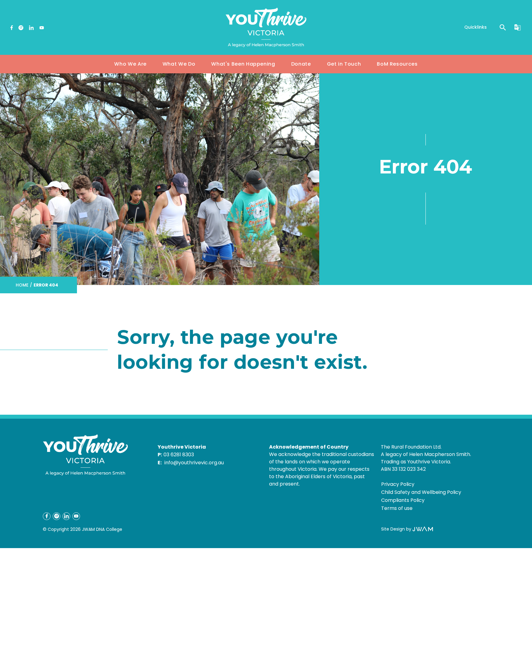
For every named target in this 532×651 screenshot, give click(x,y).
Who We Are (130, 63)
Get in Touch (344, 63)
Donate (301, 63)
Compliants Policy (403, 500)
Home (22, 285)
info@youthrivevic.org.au (194, 462)
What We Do (179, 63)
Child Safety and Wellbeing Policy (421, 492)
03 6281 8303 (178, 454)
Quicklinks (475, 27)
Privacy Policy (397, 484)
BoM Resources (397, 63)
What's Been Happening (243, 63)
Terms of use (397, 508)
